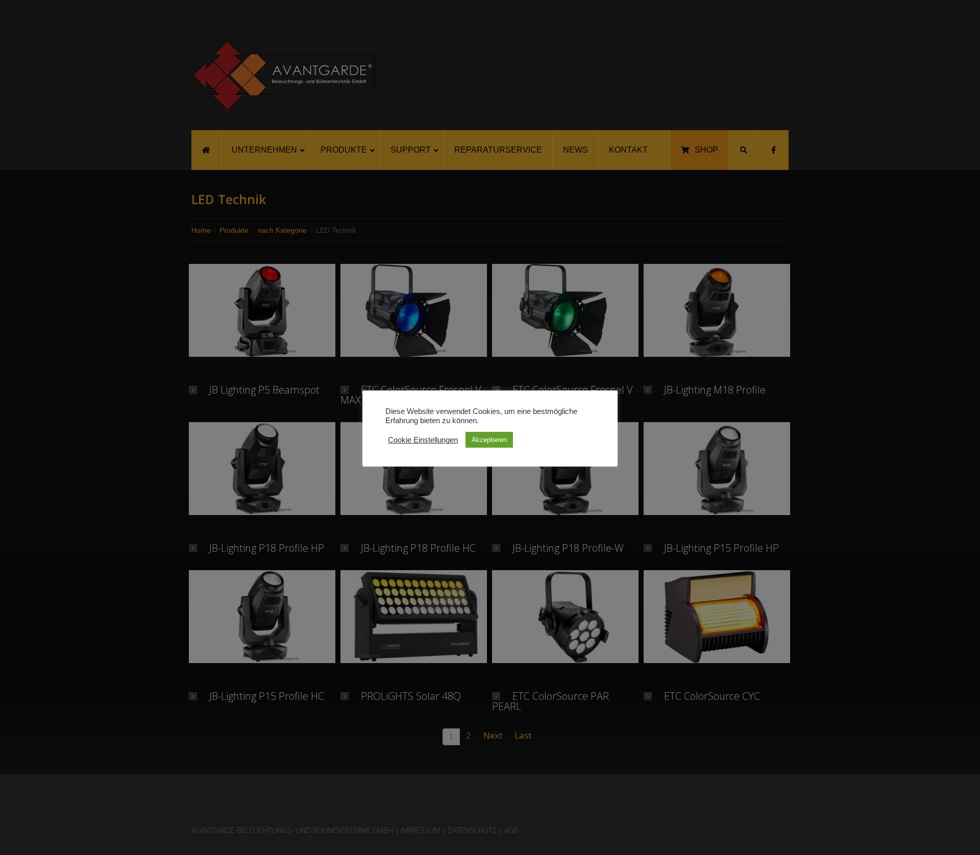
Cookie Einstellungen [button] (423, 440)
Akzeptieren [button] (489, 440)
